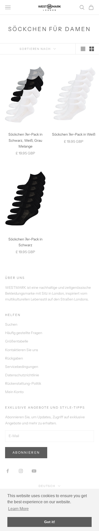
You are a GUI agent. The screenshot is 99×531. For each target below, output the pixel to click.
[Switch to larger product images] (83, 49)
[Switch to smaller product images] (91, 49)
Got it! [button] (49, 522)
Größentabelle (16, 341)
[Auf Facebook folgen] (7, 470)
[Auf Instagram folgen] (20, 470)
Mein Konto (14, 392)
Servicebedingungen (21, 366)
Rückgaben (14, 358)
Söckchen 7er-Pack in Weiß (73, 134)
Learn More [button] (18, 509)
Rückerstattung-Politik (23, 383)
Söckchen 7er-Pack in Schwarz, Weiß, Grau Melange (25, 140)
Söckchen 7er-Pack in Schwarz (25, 242)
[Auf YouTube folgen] (34, 470)
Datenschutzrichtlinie (22, 375)
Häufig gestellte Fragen (23, 333)
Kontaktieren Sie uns (21, 350)
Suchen (11, 324)
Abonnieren (26, 452)
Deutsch (47, 486)
